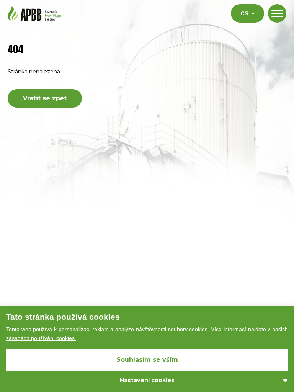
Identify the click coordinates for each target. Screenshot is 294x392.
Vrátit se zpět (45, 98)
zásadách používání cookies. (41, 338)
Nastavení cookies (147, 380)
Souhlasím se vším (147, 359)
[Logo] (34, 13)
